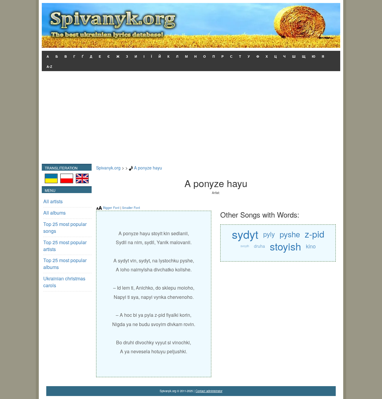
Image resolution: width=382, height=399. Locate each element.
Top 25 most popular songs (65, 227)
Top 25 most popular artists (65, 246)
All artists (53, 201)
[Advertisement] (191, 119)
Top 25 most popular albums (65, 263)
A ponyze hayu (148, 168)
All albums (54, 212)
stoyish (285, 246)
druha (259, 246)
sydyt (245, 234)
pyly (269, 234)
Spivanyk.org (108, 168)
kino (311, 246)
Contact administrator (208, 391)
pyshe (290, 233)
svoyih (245, 246)
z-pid (314, 234)
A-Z (49, 66)
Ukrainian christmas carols (64, 282)
